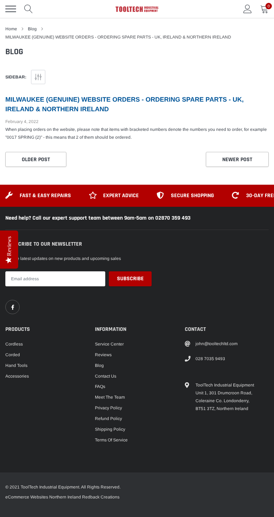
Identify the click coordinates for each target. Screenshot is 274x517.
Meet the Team (110, 397)
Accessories (17, 376)
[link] (12, 307)
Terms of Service (111, 439)
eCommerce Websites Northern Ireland (43, 497)
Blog (32, 28)
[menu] (10, 9)
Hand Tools (16, 365)
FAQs (100, 386)
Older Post (36, 159)
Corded (12, 354)
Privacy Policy (108, 407)
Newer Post (237, 159)
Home (11, 28)
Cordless (14, 344)
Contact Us (105, 376)
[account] (247, 8)
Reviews (103, 354)
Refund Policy (108, 418)
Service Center (109, 344)
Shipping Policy (110, 429)
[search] (28, 9)
